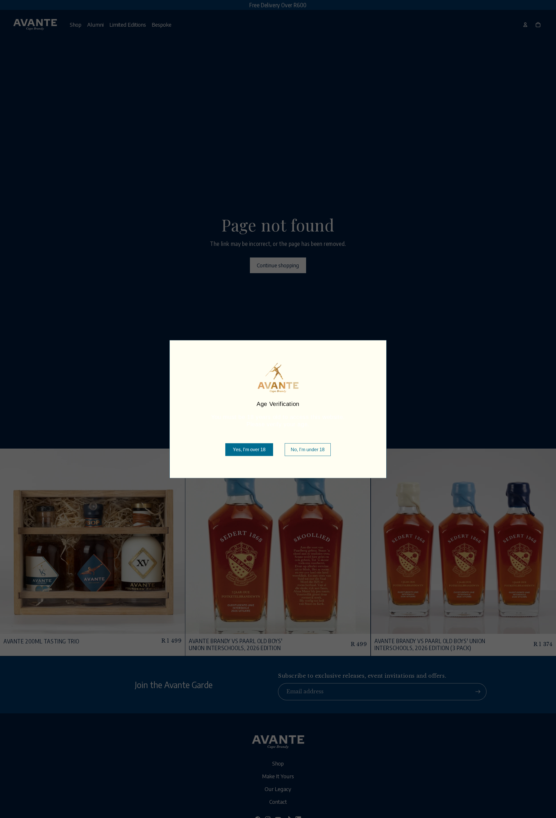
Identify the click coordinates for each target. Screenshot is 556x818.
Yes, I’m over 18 (249, 449)
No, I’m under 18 (308, 449)
